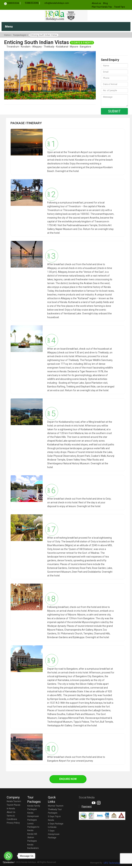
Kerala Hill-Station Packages (32, 837)
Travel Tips (119, 7)
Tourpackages (19, 35)
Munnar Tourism (55, 806)
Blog (105, 3)
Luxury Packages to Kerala (33, 827)
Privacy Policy (13, 823)
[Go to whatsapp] (8, 856)
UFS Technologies (113, 863)
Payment (87, 806)
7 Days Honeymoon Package (53, 834)
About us (96, 3)
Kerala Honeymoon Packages (33, 816)
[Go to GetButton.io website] (8, 862)
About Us (11, 812)
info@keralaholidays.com (57, 3)
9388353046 (13, 3)
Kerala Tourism (14, 801)
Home (7, 35)
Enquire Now (68, 779)
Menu (9, 26)
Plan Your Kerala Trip (102, 7)
